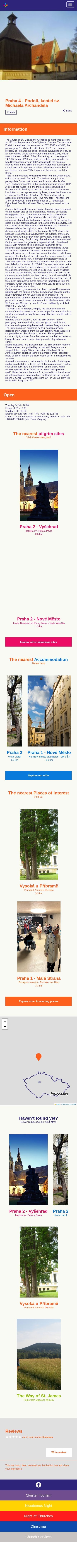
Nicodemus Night (38, 1506)
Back (68, 110)
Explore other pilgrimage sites (38, 642)
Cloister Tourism (38, 1495)
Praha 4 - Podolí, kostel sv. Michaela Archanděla (32, 103)
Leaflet (58, 1104)
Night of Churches (38, 1516)
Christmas (38, 1526)
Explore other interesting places (38, 1001)
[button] (39, 1057)
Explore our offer (38, 775)
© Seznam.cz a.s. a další (68, 1104)
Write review (58, 1452)
